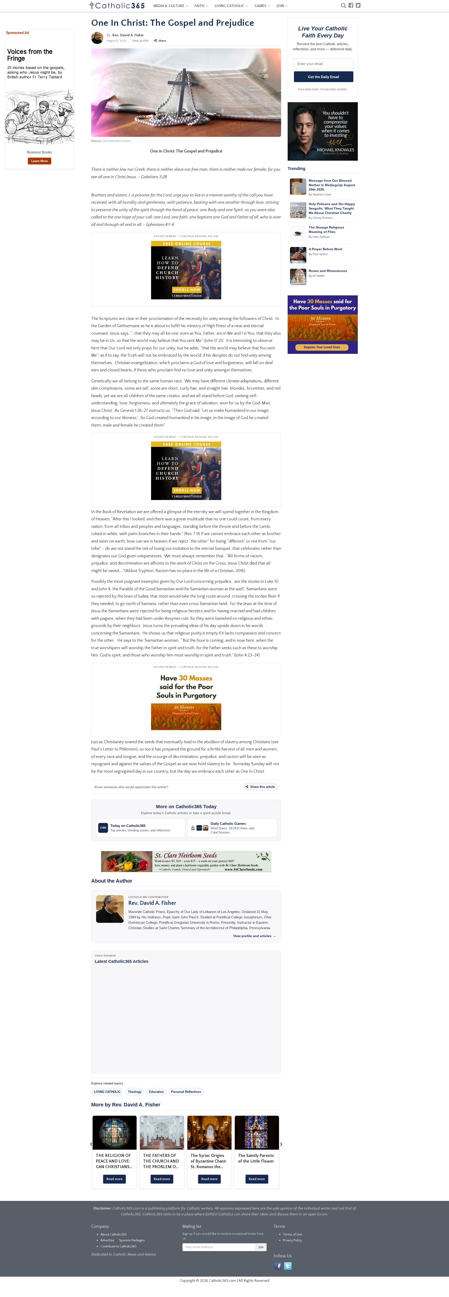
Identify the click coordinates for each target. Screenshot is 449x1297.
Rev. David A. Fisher (128, 35)
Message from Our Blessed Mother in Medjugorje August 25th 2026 (332, 185)
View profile (140, 40)
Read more (114, 1179)
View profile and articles (254, 936)
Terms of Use (292, 1234)
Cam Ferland (109, 141)
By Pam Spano (318, 254)
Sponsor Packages (132, 1240)
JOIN (281, 6)
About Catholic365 (114, 1234)
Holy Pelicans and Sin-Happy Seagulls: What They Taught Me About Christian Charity (332, 208)
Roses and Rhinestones (328, 271)
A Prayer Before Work (325, 249)
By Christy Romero (321, 218)
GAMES (260, 6)
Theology (134, 1092)
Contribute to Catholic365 (119, 1246)
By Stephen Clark (320, 194)
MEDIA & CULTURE (169, 6)
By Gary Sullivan (319, 237)
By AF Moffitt (316, 276)
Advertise (107, 1240)
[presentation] (91, 1144)
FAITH (200, 6)
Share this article (262, 787)
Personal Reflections (186, 1092)
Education (156, 1092)
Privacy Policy (292, 1240)
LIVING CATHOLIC (230, 6)
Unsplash (125, 141)
